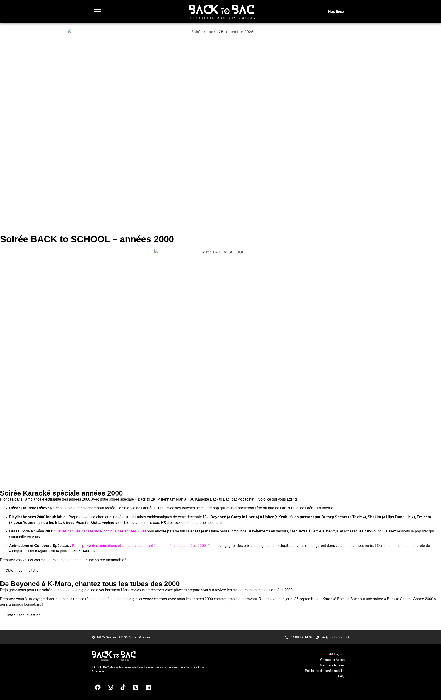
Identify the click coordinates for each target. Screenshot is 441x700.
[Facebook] (97, 687)
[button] (97, 11)
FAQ (341, 676)
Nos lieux (336, 12)
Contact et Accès (332, 659)
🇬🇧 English (337, 654)
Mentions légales (332, 665)
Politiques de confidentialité (325, 670)
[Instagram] (110, 687)
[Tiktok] (123, 687)
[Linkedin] (148, 687)
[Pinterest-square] (135, 687)
